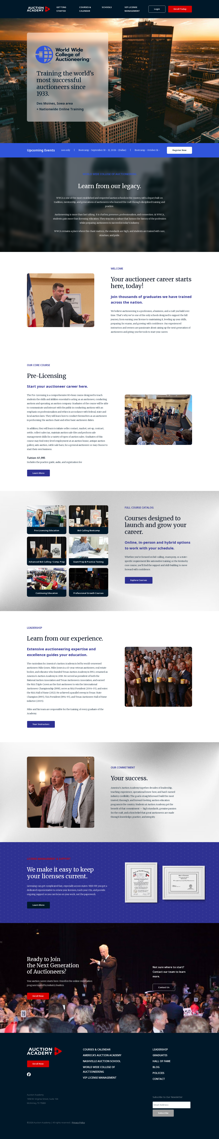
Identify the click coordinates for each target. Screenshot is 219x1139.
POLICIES (158, 1073)
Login (157, 9)
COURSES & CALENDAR (96, 1049)
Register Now (179, 150)
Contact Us (163, 987)
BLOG (156, 1067)
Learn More (38, 473)
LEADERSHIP (160, 1049)
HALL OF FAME (161, 1061)
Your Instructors (41, 724)
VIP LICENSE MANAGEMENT (100, 1077)
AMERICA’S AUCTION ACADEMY (102, 1055)
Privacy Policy (78, 1122)
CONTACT (159, 1079)
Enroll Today (180, 9)
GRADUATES (160, 1055)
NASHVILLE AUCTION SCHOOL (102, 1061)
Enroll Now (38, 995)
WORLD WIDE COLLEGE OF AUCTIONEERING (99, 1069)
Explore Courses (138, 580)
